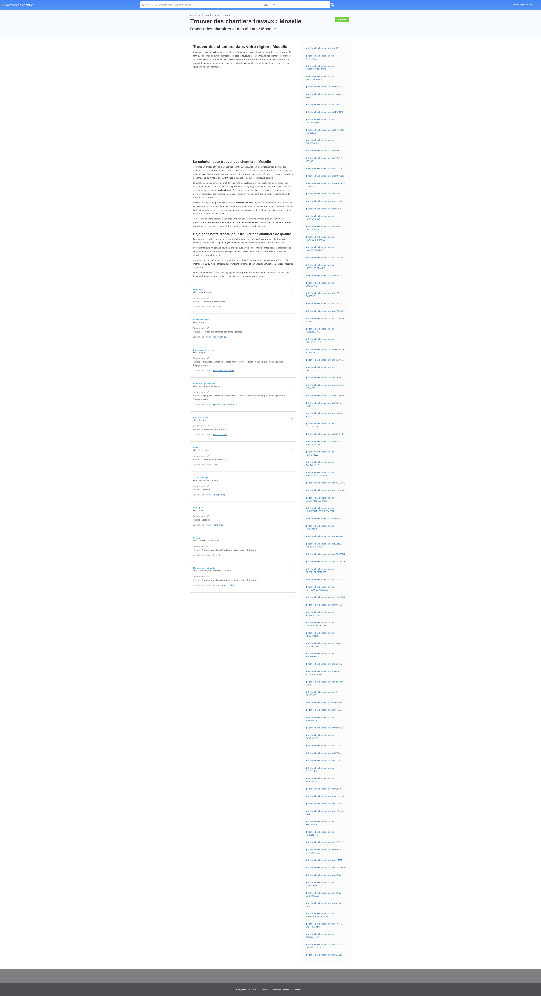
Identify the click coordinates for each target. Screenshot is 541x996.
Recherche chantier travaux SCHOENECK (320, 719)
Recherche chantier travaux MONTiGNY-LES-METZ (320, 67)
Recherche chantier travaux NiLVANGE (326, 395)
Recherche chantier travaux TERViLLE (325, 303)
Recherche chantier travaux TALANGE (325, 257)
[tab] (243, 290)
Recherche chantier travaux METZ (324, 48)
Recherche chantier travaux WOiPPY (325, 150)
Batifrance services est (223, 370)
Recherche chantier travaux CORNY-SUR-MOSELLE (324, 894)
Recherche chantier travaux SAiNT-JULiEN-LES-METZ (323, 645)
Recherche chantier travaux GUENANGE (320, 284)
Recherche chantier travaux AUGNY (324, 875)
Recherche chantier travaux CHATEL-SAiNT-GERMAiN (324, 925)
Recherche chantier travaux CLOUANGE (326, 490)
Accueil (193, 15)
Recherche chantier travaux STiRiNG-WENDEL (324, 159)
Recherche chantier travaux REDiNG (325, 803)
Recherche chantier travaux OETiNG (325, 788)
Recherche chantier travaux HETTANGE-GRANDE (320, 266)
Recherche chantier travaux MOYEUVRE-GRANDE (320, 238)
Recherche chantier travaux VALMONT (326, 579)
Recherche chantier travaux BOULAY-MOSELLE (324, 404)
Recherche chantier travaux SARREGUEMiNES (320, 78)
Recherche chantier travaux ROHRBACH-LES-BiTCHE (320, 915)
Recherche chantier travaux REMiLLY (325, 954)
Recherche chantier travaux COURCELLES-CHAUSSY (320, 624)
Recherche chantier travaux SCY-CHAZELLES (322, 693)
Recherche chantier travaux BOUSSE (325, 663)
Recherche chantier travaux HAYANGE (325, 112)
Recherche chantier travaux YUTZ (323, 104)
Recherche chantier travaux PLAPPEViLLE (320, 884)
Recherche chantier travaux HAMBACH (326, 702)
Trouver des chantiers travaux (216, 15)
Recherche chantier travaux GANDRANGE (320, 736)
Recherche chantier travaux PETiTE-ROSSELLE (323, 294)
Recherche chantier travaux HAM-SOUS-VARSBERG (323, 673)
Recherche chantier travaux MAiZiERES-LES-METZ (325, 185)
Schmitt (216, 555)
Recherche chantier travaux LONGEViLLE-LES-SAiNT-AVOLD (320, 509)
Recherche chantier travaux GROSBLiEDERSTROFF (320, 570)
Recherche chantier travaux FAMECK (325, 168)
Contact (297, 990)
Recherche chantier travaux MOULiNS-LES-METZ (325, 386)
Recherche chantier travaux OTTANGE (325, 727)
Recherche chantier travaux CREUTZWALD (320, 121)
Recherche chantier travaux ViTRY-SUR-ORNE (325, 683)
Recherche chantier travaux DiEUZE (324, 518)
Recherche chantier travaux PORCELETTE (320, 833)
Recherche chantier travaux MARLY (324, 208)
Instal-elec (217, 306)
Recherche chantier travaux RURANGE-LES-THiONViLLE (325, 946)
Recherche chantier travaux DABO (324, 753)
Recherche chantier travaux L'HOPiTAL (325, 359)
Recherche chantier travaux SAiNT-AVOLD (323, 96)
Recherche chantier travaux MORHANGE (320, 527)
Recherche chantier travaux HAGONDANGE (320, 217)
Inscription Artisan (523, 4)
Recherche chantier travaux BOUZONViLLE (320, 463)
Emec (215, 464)
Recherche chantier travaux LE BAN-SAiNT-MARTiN (324, 443)
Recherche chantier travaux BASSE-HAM (323, 904)
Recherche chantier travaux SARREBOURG (320, 141)
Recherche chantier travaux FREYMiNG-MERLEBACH (325, 131)
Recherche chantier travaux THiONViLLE (320, 57)
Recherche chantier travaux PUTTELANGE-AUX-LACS (320, 588)
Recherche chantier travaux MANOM (325, 709)
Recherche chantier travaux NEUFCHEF (326, 796)
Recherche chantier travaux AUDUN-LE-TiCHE (325, 320)
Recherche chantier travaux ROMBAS (325, 193)
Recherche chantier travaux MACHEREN (320, 655)
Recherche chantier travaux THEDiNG (325, 842)
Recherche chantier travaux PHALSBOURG (320, 425)
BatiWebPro (514, 981)
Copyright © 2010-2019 (246, 990)
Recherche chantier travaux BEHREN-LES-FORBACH (324, 228)
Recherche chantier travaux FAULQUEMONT (320, 369)
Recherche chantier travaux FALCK (324, 760)
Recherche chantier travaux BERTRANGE (320, 823)
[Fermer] (529, 956)
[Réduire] (524, 956)
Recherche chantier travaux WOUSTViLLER (320, 614)
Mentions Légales (281, 990)
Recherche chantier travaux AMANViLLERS (320, 935)
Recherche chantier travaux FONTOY (325, 604)
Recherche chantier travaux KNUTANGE (326, 561)
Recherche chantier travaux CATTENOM (320, 769)
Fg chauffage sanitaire (223, 404)
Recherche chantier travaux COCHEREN (326, 554)
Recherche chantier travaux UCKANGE (326, 275)
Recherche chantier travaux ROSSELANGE (320, 634)
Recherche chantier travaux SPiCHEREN (326, 597)
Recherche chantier (19, 5)
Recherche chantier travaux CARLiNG (325, 536)
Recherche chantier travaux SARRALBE (326, 434)
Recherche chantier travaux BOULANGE (326, 867)
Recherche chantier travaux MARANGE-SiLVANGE (325, 351)
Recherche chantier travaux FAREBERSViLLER (320, 340)
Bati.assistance (220, 434)
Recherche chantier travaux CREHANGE (326, 482)
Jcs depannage (220, 494)
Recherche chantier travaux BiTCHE (324, 377)
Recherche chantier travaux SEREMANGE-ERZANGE (320, 474)
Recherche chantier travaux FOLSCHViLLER (320, 453)
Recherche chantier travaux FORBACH (325, 86)
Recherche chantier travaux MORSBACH (320, 780)
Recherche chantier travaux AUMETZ (325, 860)
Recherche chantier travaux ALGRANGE (326, 311)
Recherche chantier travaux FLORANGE (326, 176)
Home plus (218, 525)
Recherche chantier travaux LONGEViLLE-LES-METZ (320, 499)
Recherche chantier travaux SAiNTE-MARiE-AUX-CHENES (324, 545)
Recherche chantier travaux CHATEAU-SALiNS (325, 812)
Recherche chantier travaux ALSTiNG (325, 745)
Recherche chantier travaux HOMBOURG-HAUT (320, 248)
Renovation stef (220, 336)
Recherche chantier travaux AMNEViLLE (326, 201)
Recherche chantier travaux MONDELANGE (320, 330)
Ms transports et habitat (224, 585)
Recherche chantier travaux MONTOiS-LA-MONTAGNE (325, 851)
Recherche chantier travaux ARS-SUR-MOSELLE (324, 415)
